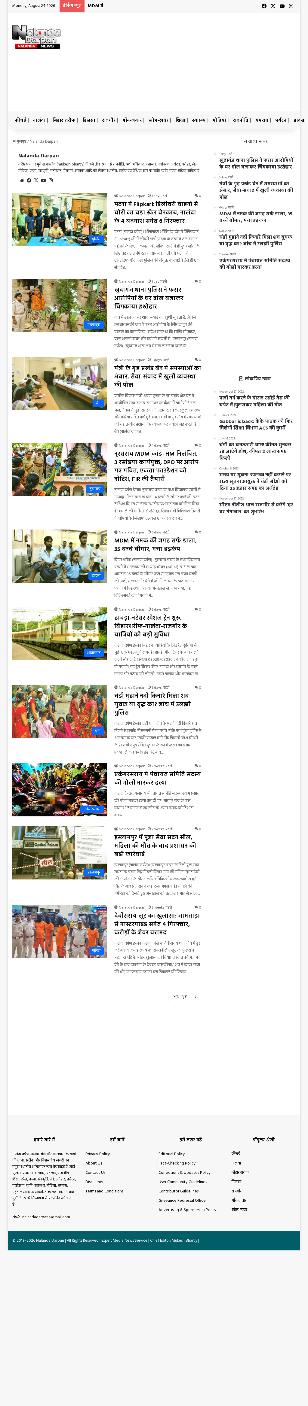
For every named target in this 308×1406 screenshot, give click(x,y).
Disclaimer (94, 1182)
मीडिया (219, 120)
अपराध (261, 120)
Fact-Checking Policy (177, 1163)
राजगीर (109, 120)
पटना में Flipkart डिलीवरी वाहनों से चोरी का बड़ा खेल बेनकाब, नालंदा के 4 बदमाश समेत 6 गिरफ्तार (156, 213)
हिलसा (88, 120)
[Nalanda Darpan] (36, 37)
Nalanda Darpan (38, 156)
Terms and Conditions (104, 1191)
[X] (36, 180)
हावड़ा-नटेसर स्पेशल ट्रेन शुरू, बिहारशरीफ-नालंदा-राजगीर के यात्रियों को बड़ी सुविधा (150, 626)
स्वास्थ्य (199, 120)
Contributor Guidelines (179, 1191)
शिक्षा (180, 120)
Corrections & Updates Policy (185, 1173)
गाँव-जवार (132, 120)
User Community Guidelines (183, 1182)
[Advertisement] (209, 61)
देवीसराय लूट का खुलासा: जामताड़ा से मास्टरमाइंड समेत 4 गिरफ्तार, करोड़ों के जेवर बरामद (157, 924)
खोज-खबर (158, 120)
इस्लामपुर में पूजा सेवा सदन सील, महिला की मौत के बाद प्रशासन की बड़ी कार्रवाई (155, 846)
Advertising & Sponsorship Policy (188, 1210)
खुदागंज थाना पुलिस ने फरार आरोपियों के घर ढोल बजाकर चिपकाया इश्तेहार (148, 298)
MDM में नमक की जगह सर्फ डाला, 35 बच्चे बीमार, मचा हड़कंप (145, 6)
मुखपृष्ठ (21, 141)
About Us (93, 1163)
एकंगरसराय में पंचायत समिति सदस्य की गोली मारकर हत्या (157, 779)
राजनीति (240, 120)
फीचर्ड (20, 120)
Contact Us (95, 1173)
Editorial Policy (172, 1154)
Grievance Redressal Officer (183, 1201)
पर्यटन (281, 120)
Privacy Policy (97, 1154)
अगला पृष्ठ (180, 996)
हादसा (300, 120)
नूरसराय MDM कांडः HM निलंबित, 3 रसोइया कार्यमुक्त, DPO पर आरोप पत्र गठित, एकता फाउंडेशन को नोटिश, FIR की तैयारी (156, 466)
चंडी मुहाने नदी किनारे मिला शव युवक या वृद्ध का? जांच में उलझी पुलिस (152, 704)
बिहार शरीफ (63, 120)
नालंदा (39, 120)
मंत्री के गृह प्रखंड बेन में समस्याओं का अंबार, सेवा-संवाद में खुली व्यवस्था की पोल (157, 377)
